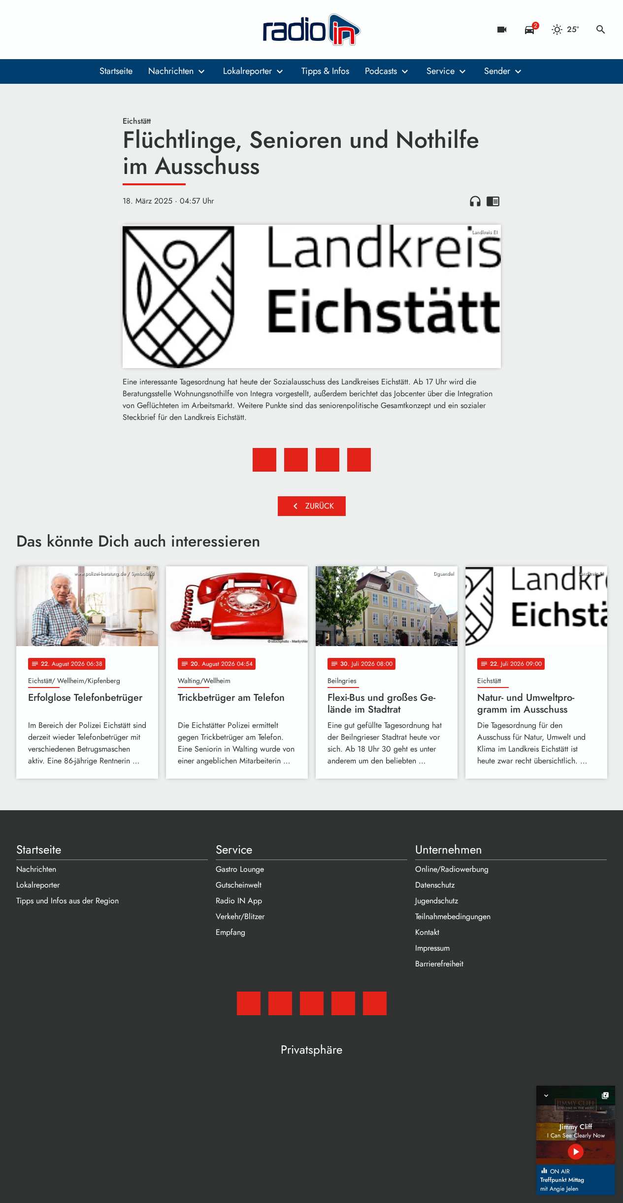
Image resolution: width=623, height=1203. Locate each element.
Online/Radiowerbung (452, 869)
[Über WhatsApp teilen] (327, 460)
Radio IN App (239, 900)
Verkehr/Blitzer (240, 916)
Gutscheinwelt (239, 885)
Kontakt (427, 932)
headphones (475, 201)
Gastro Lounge (240, 869)
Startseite (115, 71)
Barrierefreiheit (439, 963)
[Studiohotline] (105, 29)
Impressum (432, 948)
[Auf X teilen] (296, 460)
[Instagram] (65, 29)
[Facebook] (46, 29)
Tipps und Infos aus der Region (67, 900)
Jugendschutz (436, 900)
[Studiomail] (26, 29)
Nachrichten (171, 71)
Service (440, 71)
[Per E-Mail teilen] (359, 460)
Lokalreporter (247, 71)
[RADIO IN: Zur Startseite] (311, 29)
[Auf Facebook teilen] (264, 460)
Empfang (230, 932)
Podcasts (381, 71)
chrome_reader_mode (493, 201)
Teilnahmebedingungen (453, 916)
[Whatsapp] (85, 29)
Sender (497, 71)
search (601, 29)
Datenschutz (435, 885)
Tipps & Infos (325, 71)
